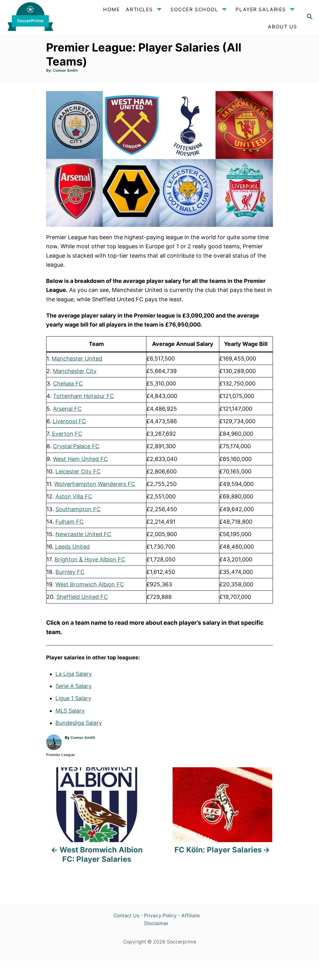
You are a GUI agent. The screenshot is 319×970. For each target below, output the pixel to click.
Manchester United (77, 358)
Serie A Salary (73, 686)
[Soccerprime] (38, 17)
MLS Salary (70, 710)
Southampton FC (78, 509)
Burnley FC (69, 572)
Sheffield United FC (82, 597)
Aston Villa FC (73, 496)
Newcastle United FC (83, 534)
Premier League (60, 754)
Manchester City (75, 371)
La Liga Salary (73, 674)
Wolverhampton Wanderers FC (94, 484)
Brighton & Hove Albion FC (90, 559)
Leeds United (72, 546)
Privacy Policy (160, 916)
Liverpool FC (69, 421)
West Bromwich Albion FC (89, 584)
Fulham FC (69, 521)
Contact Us (126, 916)
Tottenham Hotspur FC (83, 396)
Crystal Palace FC (76, 446)
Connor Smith (65, 70)
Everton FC (66, 433)
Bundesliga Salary (78, 723)
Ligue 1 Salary (73, 698)
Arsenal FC (67, 408)
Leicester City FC (78, 471)
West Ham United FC (80, 459)
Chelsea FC (68, 383)
